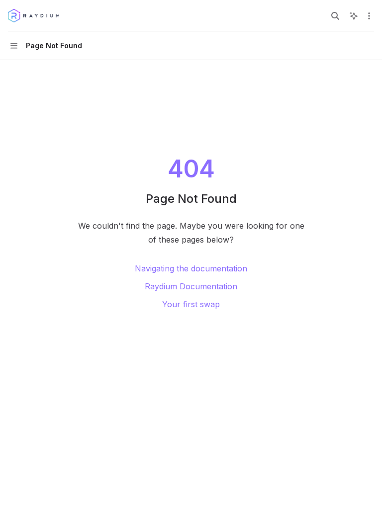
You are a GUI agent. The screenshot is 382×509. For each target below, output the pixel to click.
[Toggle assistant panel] (353, 15)
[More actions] (369, 16)
